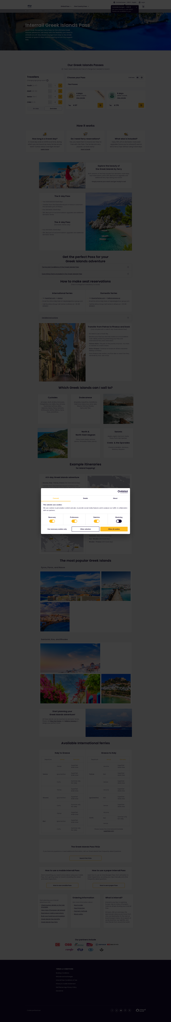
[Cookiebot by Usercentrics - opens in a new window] (119, 491)
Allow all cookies (114, 529)
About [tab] (115, 498)
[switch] (74, 521)
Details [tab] (85, 498)
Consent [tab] (56, 498)
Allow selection (85, 529)
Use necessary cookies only (57, 529)
